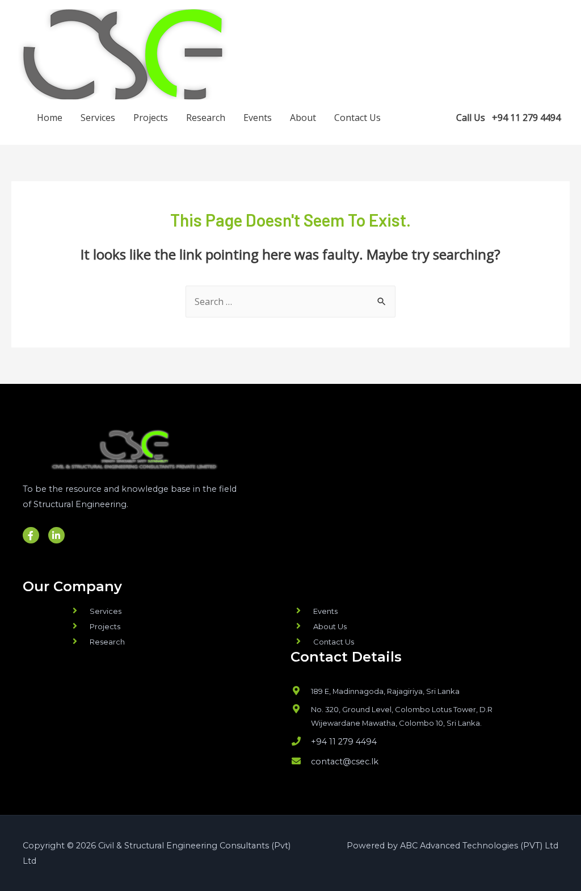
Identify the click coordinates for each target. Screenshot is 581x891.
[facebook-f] (413, 116)
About (303, 117)
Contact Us (357, 117)
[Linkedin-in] (56, 535)
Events (257, 117)
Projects (150, 117)
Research (205, 117)
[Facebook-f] (31, 535)
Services (98, 117)
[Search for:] (290, 301)
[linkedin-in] (437, 116)
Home (49, 117)
